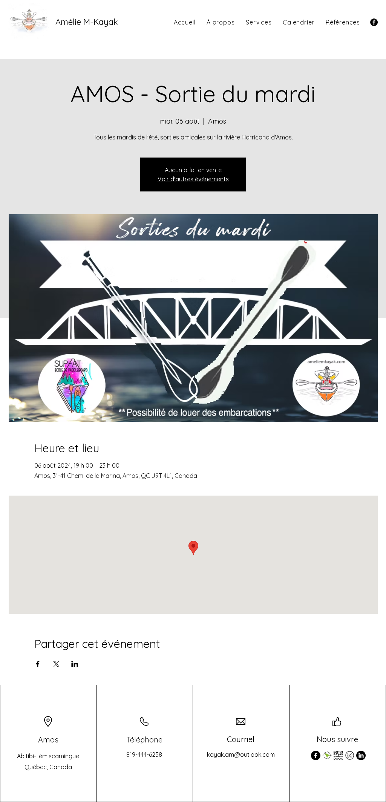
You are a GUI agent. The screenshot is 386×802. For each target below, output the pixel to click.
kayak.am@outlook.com (241, 754)
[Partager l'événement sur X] (56, 664)
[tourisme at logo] (349, 755)
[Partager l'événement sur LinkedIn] (74, 664)
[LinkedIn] (361, 755)
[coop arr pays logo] (327, 755)
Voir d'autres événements (193, 179)
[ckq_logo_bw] (338, 755)
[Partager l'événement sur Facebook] (37, 664)
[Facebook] (374, 22)
